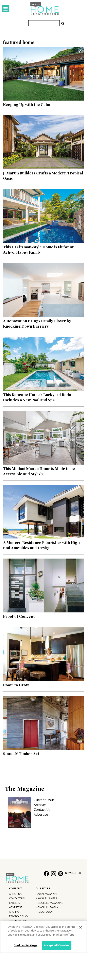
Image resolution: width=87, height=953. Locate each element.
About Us (15, 894)
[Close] (80, 927)
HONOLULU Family (47, 907)
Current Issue (44, 800)
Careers (14, 903)
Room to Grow (16, 684)
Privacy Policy (18, 916)
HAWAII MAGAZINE (47, 894)
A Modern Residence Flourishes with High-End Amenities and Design (42, 545)
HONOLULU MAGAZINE (49, 903)
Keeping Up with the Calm (26, 104)
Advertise (41, 814)
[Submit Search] (63, 23)
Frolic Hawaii (44, 911)
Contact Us (42, 809)
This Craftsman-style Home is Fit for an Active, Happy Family (38, 249)
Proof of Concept (19, 616)
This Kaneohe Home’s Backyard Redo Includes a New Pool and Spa (37, 397)
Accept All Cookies (56, 945)
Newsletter (73, 873)
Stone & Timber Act (21, 753)
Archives (40, 804)
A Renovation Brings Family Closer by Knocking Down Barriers (37, 323)
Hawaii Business (46, 898)
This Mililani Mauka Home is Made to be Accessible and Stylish (39, 471)
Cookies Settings (25, 945)
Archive (14, 911)
